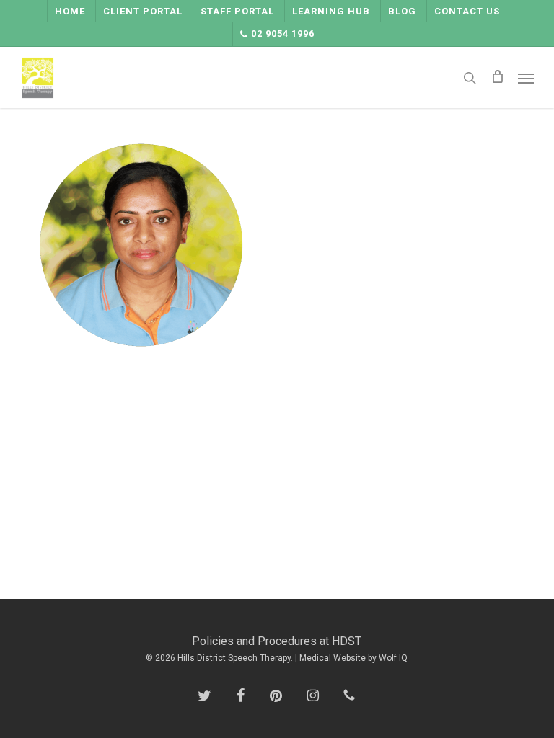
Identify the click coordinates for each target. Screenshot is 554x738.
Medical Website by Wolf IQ (353, 658)
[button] (526, 78)
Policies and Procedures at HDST (276, 641)
